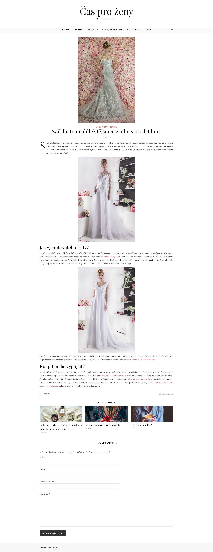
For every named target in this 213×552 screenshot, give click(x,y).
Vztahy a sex (133, 30)
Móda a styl (102, 127)
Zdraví (148, 30)
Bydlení (78, 30)
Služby (113, 127)
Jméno (42, 457)
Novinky (66, 30)
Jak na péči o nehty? (141, 424)
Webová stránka (47, 481)
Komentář (45, 494)
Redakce (46, 394)
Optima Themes (54, 547)
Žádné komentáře (166, 394)
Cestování (92, 30)
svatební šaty (109, 256)
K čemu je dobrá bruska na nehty (102, 424)
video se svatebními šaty (144, 359)
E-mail (42, 469)
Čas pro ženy (106, 11)
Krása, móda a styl (112, 30)
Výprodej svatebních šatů (113, 375)
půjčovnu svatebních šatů (138, 379)
